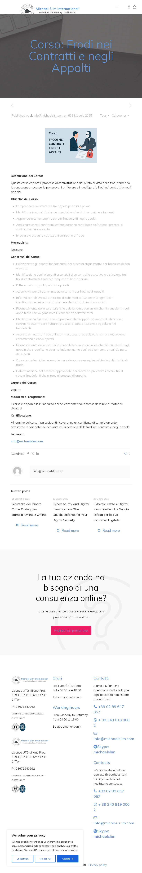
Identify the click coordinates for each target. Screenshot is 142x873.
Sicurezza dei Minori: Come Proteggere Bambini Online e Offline (29, 509)
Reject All (45, 858)
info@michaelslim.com (48, 115)
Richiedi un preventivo (71, 630)
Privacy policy (97, 865)
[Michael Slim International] (41, 5)
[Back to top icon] (125, 866)
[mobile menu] (117, 7)
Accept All (67, 858)
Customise (23, 858)
